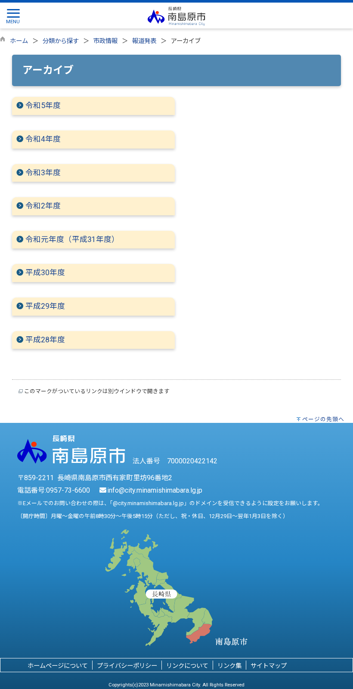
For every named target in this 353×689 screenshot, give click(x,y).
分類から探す (61, 41)
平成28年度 (45, 339)
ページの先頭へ (323, 419)
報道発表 (144, 41)
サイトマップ (269, 666)
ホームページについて (58, 666)
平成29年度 (45, 306)
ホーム (19, 41)
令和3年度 (43, 172)
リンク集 (229, 666)
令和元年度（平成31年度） (72, 239)
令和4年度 (43, 139)
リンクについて (187, 666)
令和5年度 (43, 105)
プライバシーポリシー (127, 666)
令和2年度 (43, 206)
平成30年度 (45, 272)
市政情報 (105, 41)
